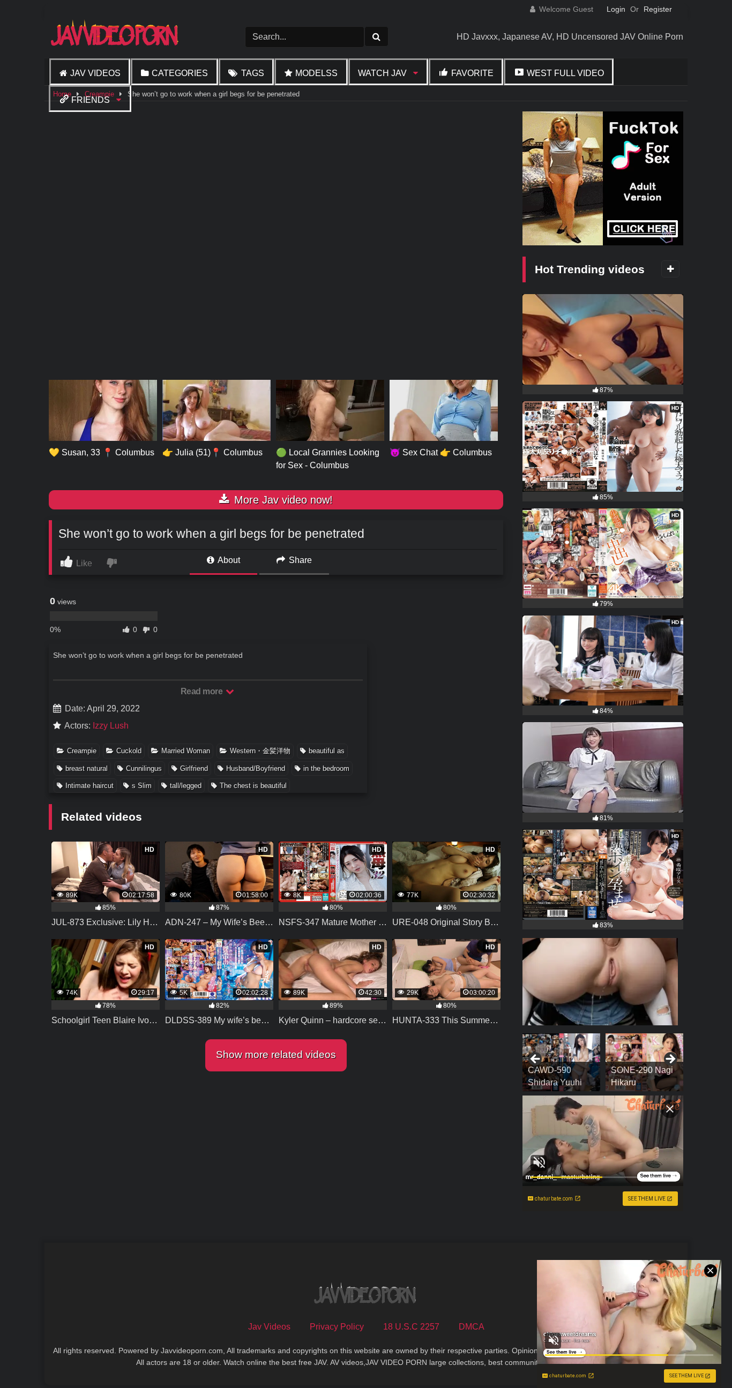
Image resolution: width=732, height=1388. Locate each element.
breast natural (86, 768)
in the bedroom (326, 768)
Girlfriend (194, 768)
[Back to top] (699, 1356)
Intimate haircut (89, 786)
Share (299, 560)
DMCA (471, 1326)
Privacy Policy (337, 1326)
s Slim (142, 786)
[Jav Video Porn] (116, 36)
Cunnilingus (144, 768)
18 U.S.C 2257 (411, 1326)
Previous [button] (536, 1060)
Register (658, 9)
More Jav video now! (282, 500)
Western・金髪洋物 (260, 751)
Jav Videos (95, 73)
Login (616, 9)
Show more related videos (276, 1054)
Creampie (81, 751)
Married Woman (185, 751)
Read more (203, 691)
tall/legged (185, 786)
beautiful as (327, 751)
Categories (180, 73)
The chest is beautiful (253, 786)
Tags (252, 73)
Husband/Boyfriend (255, 768)
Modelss (316, 73)
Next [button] (670, 1060)
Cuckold (128, 751)
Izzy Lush (111, 725)
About (228, 560)
